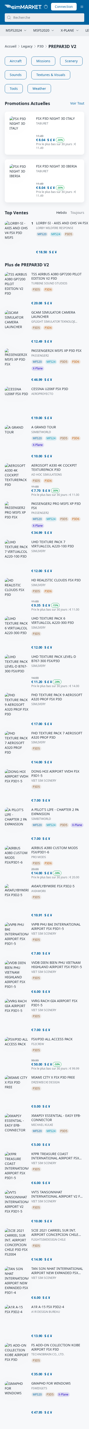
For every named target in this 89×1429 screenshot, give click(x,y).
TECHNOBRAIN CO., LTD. (47, 1354)
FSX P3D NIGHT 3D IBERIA (56, 166)
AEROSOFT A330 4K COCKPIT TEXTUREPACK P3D (54, 467)
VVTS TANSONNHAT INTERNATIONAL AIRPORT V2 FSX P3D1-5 (57, 1194)
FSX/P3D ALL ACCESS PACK (52, 1039)
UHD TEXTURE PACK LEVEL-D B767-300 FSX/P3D (53, 659)
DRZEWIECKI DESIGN (45, 1082)
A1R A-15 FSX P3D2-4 (47, 1307)
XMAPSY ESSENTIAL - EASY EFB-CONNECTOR (56, 1118)
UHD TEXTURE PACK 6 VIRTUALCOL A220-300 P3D (52, 620)
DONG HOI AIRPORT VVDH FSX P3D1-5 (55, 773)
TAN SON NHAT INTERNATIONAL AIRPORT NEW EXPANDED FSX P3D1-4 (57, 1271)
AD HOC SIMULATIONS (46, 475)
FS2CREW (37, 1044)
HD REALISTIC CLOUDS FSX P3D (56, 580)
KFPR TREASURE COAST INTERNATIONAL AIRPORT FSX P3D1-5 (55, 1156)
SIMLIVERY (38, 551)
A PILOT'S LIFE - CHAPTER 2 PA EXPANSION (55, 812)
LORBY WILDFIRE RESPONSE (54, 228)
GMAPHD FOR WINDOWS (51, 1383)
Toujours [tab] (77, 212)
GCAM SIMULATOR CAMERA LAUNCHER (53, 314)
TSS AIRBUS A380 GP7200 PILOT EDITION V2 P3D (56, 276)
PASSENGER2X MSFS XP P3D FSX (56, 351)
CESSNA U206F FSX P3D (49, 389)
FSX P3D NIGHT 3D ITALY (55, 118)
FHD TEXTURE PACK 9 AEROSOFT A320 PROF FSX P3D (56, 697)
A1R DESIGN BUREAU (45, 1312)
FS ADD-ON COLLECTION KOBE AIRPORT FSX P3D (55, 1347)
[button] (16, 61)
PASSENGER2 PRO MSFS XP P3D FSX (56, 506)
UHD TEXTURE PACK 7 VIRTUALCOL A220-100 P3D (52, 544)
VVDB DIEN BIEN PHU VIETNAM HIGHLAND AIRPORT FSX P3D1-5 (56, 965)
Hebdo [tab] (61, 212)
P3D (40, 46)
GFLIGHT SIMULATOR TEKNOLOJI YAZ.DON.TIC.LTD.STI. (53, 322)
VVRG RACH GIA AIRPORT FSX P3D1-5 (54, 1003)
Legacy (27, 46)
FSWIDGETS (39, 1388)
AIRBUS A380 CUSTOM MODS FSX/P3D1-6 (54, 850)
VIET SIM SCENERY (43, 781)
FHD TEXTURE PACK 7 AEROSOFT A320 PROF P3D (56, 735)
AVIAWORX (38, 891)
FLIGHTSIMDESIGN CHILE (48, 1240)
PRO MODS (38, 857)
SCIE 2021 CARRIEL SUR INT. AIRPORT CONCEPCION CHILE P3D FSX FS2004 (54, 1232)
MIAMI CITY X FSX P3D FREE (53, 1077)
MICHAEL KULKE (42, 1125)
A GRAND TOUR (43, 427)
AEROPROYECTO (42, 394)
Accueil (10, 46)
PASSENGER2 (40, 356)
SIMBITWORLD (41, 432)
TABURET (42, 123)
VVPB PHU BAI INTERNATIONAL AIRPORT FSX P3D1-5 (55, 926)
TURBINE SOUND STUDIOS (49, 283)
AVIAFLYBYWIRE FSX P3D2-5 (53, 886)
